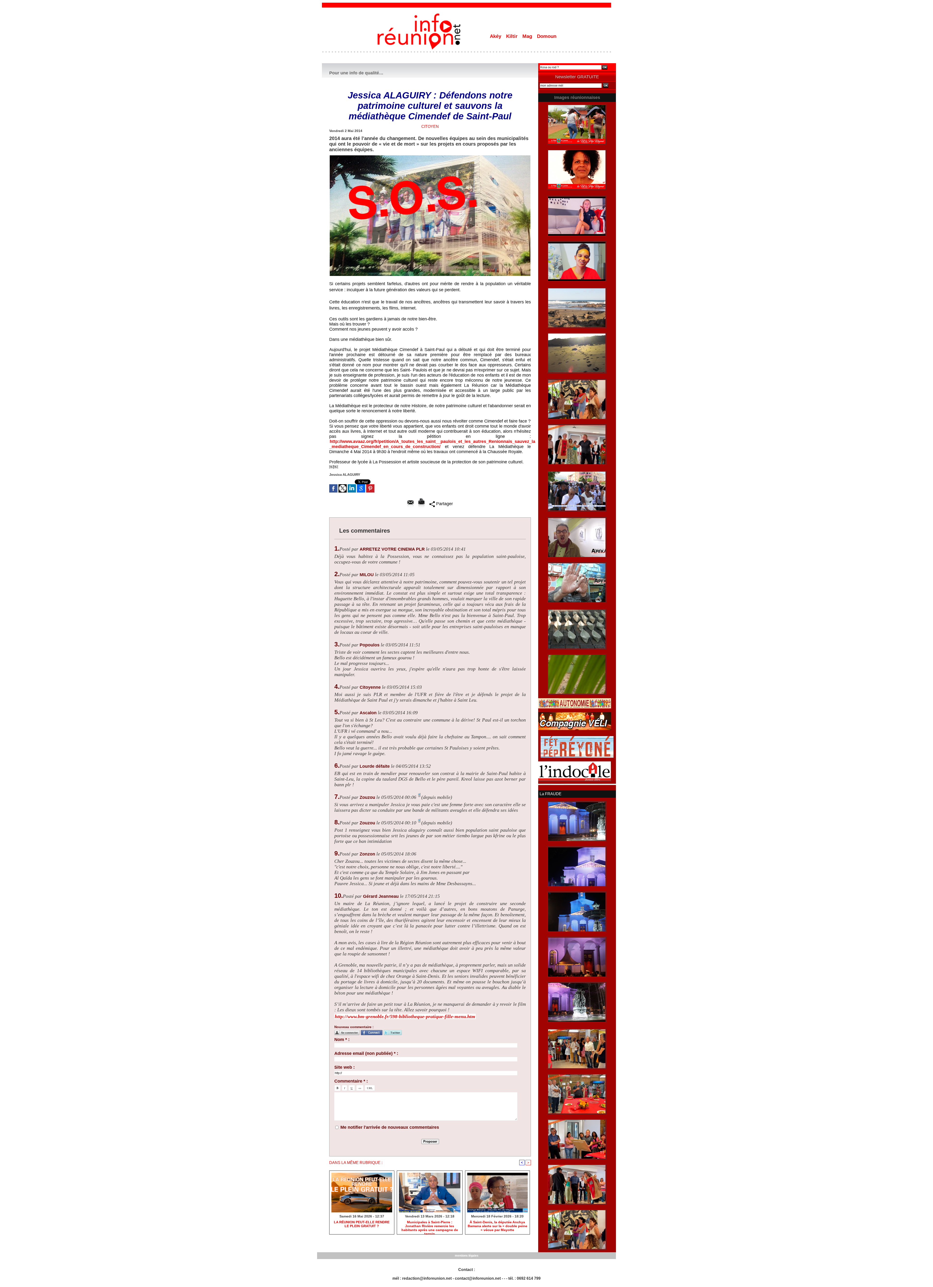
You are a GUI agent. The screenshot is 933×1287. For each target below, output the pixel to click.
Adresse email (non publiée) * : (366, 1053)
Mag (528, 36)
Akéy (496, 36)
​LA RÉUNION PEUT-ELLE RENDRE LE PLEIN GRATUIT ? (361, 1224)
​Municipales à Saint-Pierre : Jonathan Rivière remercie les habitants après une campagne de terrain (429, 1226)
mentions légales (466, 1255)
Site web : (344, 1067)
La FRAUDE (551, 794)
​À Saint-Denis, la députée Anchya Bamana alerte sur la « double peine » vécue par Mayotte (497, 1226)
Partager (444, 503)
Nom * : (342, 1039)
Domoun (546, 36)
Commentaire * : (351, 1081)
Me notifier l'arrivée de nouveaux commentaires (389, 1127)
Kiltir (512, 36)
